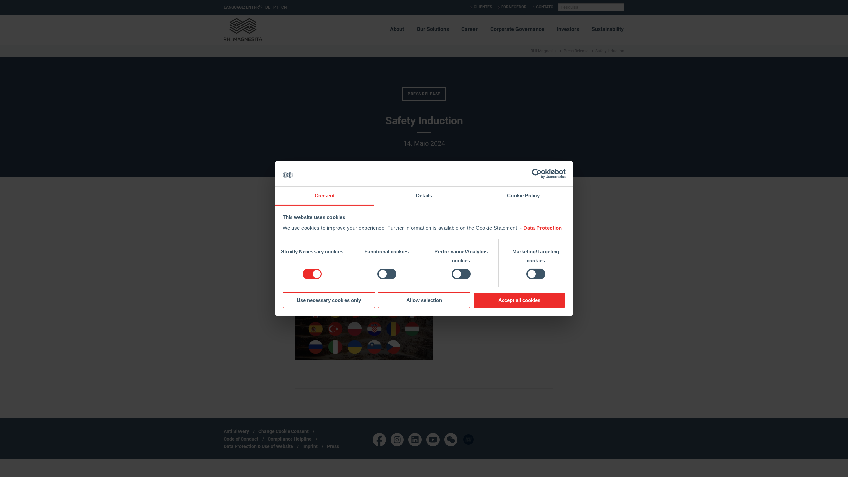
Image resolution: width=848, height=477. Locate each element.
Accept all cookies (519, 300)
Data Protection (542, 228)
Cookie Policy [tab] (523, 195)
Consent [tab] (325, 195)
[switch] (386, 274)
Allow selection (424, 300)
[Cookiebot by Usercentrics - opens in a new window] (537, 174)
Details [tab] (424, 195)
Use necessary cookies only (329, 300)
